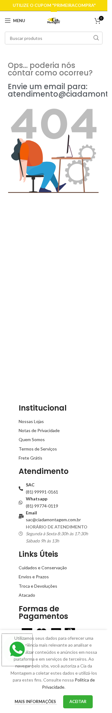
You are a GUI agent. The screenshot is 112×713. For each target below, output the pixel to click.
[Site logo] (54, 20)
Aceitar (77, 701)
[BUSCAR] (96, 38)
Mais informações (36, 701)
